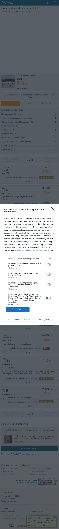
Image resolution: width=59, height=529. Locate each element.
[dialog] (29, 264)
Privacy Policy (45, 319)
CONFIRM (17, 310)
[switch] (48, 264)
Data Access (29, 319)
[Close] (53, 209)
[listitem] (29, 258)
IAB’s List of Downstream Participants (33, 250)
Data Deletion (14, 319)
